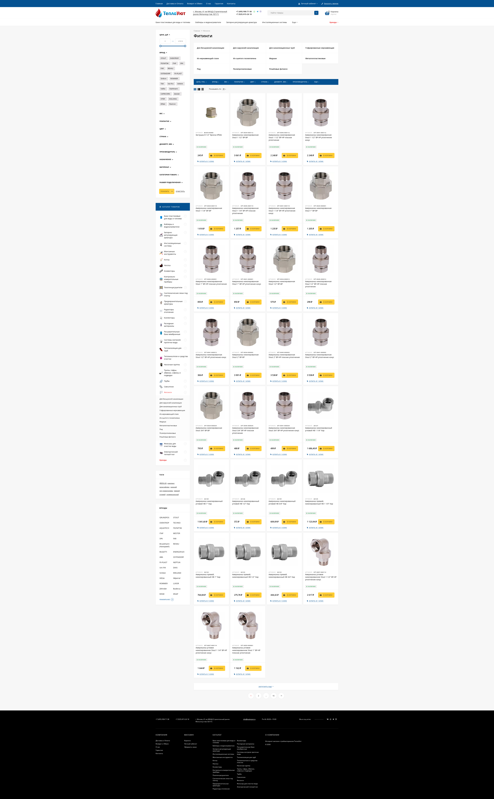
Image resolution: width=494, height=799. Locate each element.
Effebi (163, 104)
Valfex (163, 89)
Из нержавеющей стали (169, 414)
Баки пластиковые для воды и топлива (224, 741)
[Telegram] (257, 11)
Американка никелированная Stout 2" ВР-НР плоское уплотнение (284, 355)
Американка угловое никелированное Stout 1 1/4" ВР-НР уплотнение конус (211, 650)
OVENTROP (174, 58)
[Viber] (261, 11)
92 (274, 696)
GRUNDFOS (164, 517)
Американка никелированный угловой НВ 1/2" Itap (245, 502)
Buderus (176, 588)
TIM (162, 84)
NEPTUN (176, 562)
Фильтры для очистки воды (247, 784)
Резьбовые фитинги (168, 437)
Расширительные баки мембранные (245, 748)
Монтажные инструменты (223, 757)
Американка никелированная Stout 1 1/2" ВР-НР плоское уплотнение (282, 137)
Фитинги (240, 780)
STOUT (163, 58)
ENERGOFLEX (178, 552)
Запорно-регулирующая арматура (222, 750)
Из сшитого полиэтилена (170, 418)
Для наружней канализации (171, 403)
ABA (161, 557)
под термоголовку (166, 491)
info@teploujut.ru (249, 719)
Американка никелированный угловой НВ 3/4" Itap (282, 502)
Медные (163, 422)
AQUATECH (164, 528)
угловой (163, 495)
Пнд (161, 429)
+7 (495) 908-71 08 (244, 11)
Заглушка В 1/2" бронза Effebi (209, 135)
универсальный (172, 495)
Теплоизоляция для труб (246, 757)
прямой (177, 491)
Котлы (215, 760)
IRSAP (175, 594)
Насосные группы (243, 766)
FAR (162, 68)
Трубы (239, 774)
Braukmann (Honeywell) (165, 545)
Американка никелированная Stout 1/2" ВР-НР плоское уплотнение (318, 284)
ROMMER (174, 78)
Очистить (180, 191)
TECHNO (176, 523)
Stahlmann (173, 89)
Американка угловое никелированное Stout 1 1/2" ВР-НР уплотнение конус (320, 577)
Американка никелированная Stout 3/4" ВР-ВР (209, 429)
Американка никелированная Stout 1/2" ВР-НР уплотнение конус (211, 355)
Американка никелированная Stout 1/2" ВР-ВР (282, 282)
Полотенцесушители (221, 775)
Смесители (241, 777)
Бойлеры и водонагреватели (224, 746)
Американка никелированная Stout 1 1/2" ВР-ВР (245, 136)
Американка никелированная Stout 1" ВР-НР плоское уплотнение (211, 282)
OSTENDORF (165, 73)
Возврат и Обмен (194, 3)
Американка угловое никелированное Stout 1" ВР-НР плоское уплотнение (246, 650)
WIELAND (177, 573)
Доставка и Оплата (174, 3)
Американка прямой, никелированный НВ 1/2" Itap (245, 575)
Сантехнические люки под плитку (223, 779)
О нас (208, 3)
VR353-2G (163, 483)
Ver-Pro (171, 84)
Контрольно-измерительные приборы (224, 771)
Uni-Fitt (163, 567)
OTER (163, 99)
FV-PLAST (178, 73)
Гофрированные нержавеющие (172, 410)
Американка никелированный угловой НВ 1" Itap (209, 502)
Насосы (215, 764)
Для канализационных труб (171, 406)
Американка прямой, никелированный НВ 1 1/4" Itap (319, 502)
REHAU (170, 68)
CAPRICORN (165, 94)
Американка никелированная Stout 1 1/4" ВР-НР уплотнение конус (282, 210)
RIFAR (162, 594)
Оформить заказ (190, 747)
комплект (171, 483)
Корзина (187, 740)
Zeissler (177, 94)
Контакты (231, 3)
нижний (173, 487)
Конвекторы (217, 767)
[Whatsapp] (254, 11)
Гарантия (219, 3)
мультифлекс (165, 487)
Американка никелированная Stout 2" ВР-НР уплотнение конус (319, 355)
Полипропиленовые (168, 433)
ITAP (174, 63)
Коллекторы (241, 740)
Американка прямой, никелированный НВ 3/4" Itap (282, 575)
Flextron (172, 104)
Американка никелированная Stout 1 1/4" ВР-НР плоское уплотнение (245, 210)
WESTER (176, 533)
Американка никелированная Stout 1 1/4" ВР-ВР (209, 209)
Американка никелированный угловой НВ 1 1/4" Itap (318, 429)
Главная (159, 3)
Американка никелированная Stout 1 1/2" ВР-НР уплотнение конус (318, 137)
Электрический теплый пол (247, 787)
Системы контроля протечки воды (248, 753)
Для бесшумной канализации (171, 399)
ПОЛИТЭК (165, 63)
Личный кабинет (190, 744)
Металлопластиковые (168, 425)
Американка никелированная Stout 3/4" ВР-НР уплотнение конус (284, 429)
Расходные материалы (245, 744)
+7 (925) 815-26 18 (244, 14)
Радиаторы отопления (221, 789)
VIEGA (162, 578)
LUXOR (176, 583)
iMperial (176, 578)
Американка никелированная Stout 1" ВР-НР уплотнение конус (246, 282)
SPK (181, 63)
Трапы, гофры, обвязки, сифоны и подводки (246, 770)
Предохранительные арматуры (221, 785)
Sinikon (163, 78)
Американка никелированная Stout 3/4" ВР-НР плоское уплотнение (245, 430)
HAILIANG (173, 99)
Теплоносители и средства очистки (247, 761)
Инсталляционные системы (223, 754)
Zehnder (163, 588)
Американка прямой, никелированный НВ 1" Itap (208, 575)
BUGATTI (163, 552)
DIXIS (175, 567)
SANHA (180, 84)
